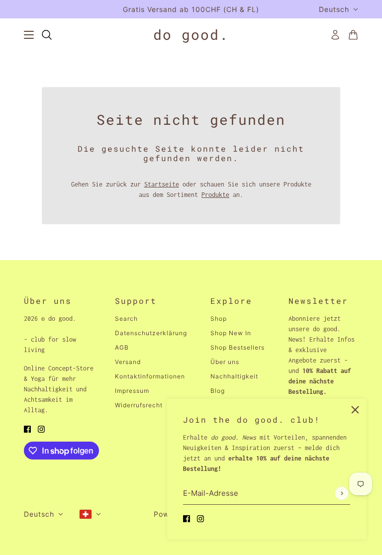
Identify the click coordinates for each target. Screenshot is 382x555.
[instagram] (200, 518)
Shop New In (230, 333)
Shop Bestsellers (237, 347)
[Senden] (341, 493)
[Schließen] (355, 410)
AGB (122, 347)
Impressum (132, 390)
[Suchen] (47, 35)
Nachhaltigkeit (234, 376)
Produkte (215, 194)
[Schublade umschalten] (29, 35)
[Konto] (335, 35)
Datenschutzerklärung (151, 333)
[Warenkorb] (353, 35)
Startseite (161, 184)
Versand (128, 362)
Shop (218, 318)
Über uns (224, 362)
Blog (217, 390)
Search (126, 318)
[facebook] (186, 518)
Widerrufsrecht (139, 405)
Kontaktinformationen (150, 376)
